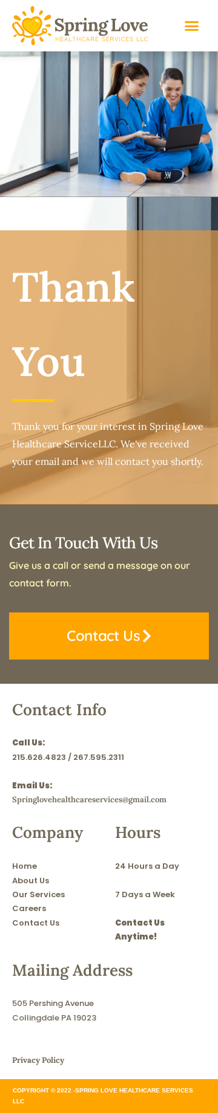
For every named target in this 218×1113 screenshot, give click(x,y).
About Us (30, 880)
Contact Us (35, 923)
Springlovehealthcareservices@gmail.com (89, 799)
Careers (29, 908)
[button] (191, 26)
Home (24, 866)
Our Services (38, 894)
